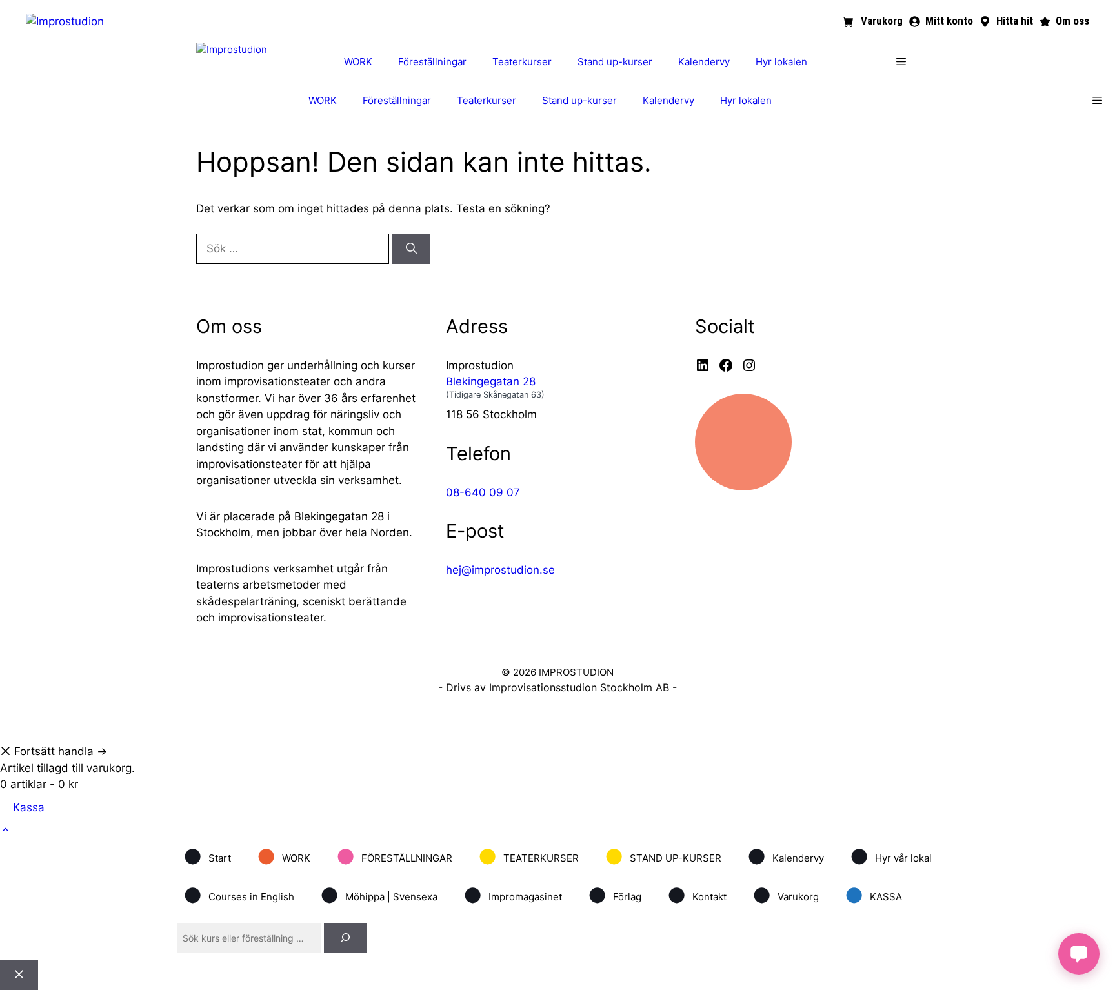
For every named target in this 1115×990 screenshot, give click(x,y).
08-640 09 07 (483, 492)
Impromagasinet (512, 895)
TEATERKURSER (528, 856)
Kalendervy (704, 62)
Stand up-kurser (615, 62)
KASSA (873, 895)
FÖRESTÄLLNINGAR (394, 856)
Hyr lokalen (781, 62)
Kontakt (697, 895)
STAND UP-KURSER (663, 856)
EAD (578, 725)
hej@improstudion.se (500, 569)
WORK (358, 62)
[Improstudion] (231, 50)
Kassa (29, 807)
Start (207, 856)
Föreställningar (432, 62)
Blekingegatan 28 (491, 381)
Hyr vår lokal (891, 856)
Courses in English (238, 895)
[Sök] (411, 249)
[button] (901, 62)
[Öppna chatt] (1079, 954)
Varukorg (785, 895)
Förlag (614, 895)
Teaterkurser (522, 62)
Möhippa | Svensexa (378, 895)
